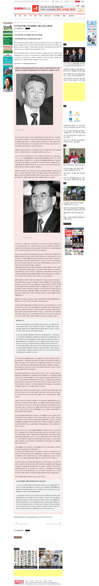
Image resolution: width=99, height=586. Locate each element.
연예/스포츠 (47, 15)
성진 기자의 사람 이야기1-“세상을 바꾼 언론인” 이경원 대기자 (51, 567)
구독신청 (37, 1)
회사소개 (16, 1)
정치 (20, 15)
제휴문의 (32, 1)
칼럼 (64, 15)
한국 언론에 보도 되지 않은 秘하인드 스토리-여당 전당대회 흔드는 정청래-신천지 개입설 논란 (74, 75)
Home (15, 22)
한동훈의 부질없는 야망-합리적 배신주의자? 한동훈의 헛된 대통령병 (74, 71)
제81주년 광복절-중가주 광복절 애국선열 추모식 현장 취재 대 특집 (74, 209)
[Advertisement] (40, 573)
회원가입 (82, 1)
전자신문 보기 (67, 224)
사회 (30, 15)
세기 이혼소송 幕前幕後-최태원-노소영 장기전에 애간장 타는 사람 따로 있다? (74, 65)
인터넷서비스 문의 (26, 1)
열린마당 (71, 15)
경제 (25, 15)
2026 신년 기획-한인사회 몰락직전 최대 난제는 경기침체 (74, 141)
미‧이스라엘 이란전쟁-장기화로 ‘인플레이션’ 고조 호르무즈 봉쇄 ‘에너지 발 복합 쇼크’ (74, 132)
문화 (40, 15)
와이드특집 (57, 15)
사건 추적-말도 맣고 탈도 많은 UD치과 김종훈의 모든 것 (73, 169)
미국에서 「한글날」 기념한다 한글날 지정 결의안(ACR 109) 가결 (26, 567)
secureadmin (31, 31)
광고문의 (20, 1)
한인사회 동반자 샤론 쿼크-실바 (74, 165)
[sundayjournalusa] (22, 8)
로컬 (35, 15)
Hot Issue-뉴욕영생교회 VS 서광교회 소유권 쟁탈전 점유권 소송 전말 (74, 179)
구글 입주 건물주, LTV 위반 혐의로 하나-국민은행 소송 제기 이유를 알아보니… (74, 127)
